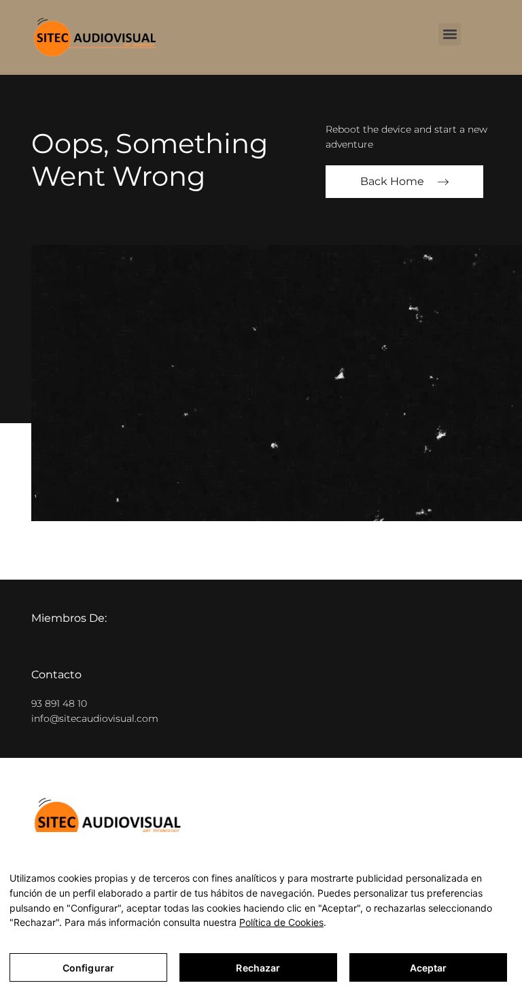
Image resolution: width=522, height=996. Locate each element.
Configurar (88, 968)
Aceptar (428, 968)
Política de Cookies (281, 922)
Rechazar (258, 968)
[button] (449, 34)
